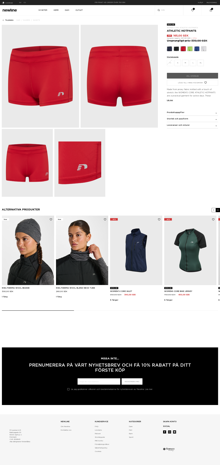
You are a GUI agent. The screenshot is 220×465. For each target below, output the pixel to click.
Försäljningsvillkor (102, 444)
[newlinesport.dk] (10, 10)
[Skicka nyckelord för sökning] (159, 10)
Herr (130, 430)
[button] (214, 210)
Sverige (9, 3)
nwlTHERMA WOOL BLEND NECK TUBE (75, 288)
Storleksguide (173, 57)
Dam (18, 20)
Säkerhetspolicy (101, 448)
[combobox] (169, 10)
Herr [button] (56, 10)
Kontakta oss (66, 430)
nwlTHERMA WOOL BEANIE (16, 288)
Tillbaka (9, 20)
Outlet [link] (79, 10)
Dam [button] (67, 10)
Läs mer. (149, 389)
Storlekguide (100, 437)
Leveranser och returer (178, 125)
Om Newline (65, 426)
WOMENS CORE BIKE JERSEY (178, 291)
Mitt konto (99, 441)
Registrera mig (132, 381)
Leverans (98, 430)
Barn (131, 433)
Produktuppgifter (175, 112)
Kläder (26, 20)
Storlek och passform (177, 119)
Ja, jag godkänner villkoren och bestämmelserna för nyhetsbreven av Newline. (112, 389)
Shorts (36, 20)
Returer (98, 433)
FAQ (96, 426)
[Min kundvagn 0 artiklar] (211, 10)
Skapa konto (170, 422)
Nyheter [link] (43, 10)
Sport (131, 437)
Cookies (98, 451)
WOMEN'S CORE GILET (121, 291)
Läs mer (170, 100)
